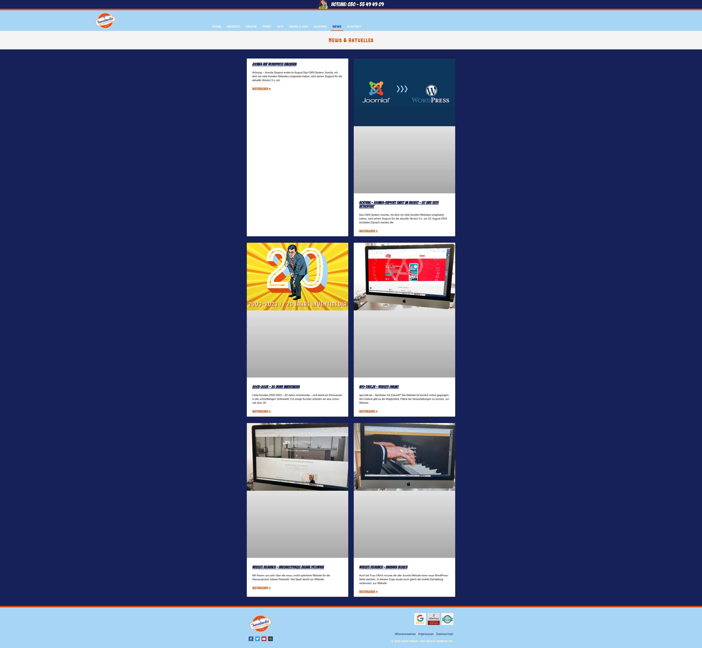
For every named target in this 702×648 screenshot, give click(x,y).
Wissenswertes (405, 634)
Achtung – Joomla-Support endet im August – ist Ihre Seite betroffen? (399, 204)
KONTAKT (354, 26)
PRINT (267, 26)
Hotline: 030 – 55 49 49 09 (357, 4)
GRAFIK (251, 26)
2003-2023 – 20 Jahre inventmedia (276, 387)
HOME (216, 26)
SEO (280, 26)
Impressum (426, 634)
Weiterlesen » (261, 88)
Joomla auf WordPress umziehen (274, 64)
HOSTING (320, 26)
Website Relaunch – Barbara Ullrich (383, 567)
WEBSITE (233, 26)
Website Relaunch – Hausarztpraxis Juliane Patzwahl (288, 567)
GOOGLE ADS (298, 26)
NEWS (337, 26)
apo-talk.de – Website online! (379, 387)
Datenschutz (444, 634)
